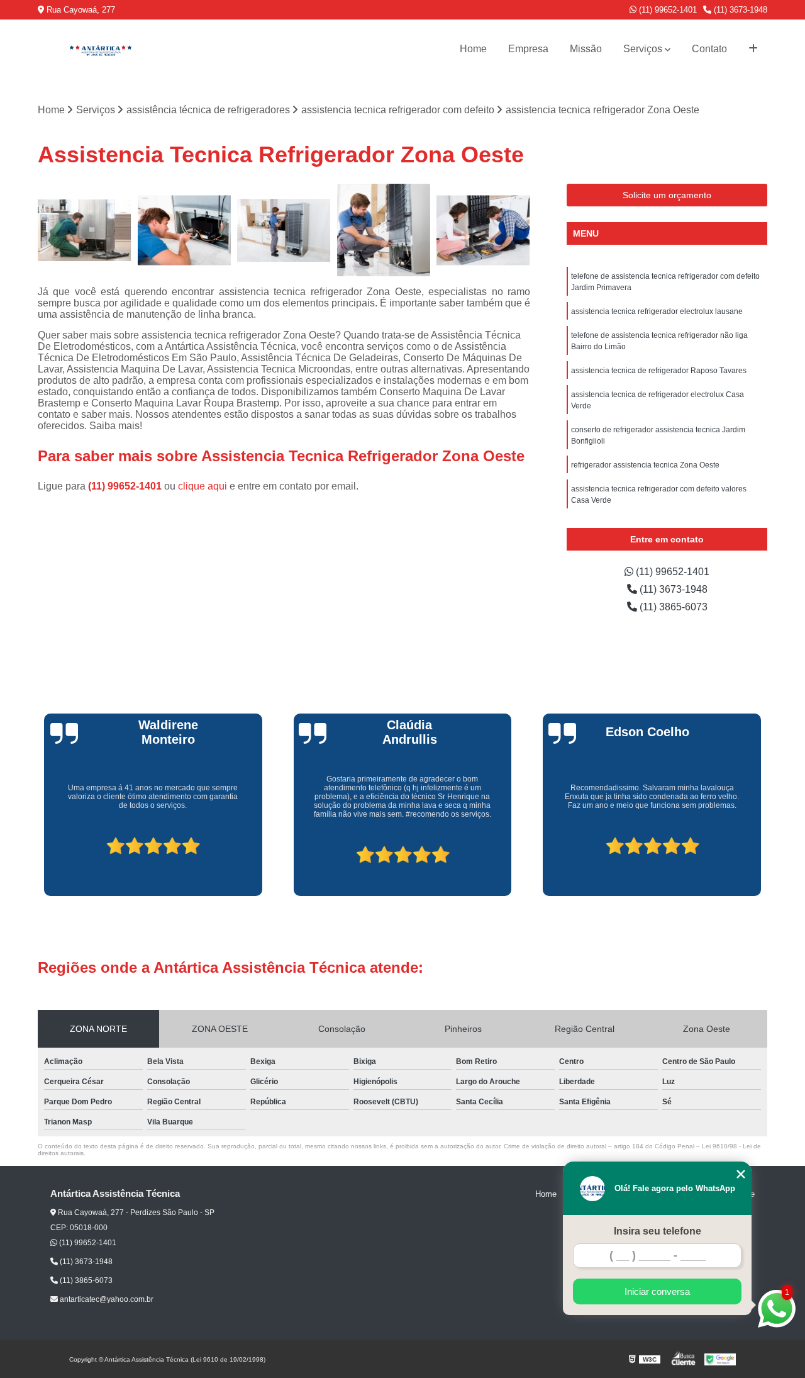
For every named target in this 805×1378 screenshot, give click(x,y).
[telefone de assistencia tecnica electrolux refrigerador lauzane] (483, 230)
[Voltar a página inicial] (101, 49)
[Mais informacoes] (753, 49)
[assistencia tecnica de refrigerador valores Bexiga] (84, 230)
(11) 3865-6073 (672, 607)
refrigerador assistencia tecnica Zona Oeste (645, 465)
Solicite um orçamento (667, 195)
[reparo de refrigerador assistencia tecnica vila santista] (184, 230)
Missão (586, 48)
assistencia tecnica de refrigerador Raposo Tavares (659, 370)
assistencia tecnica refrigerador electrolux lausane (657, 311)
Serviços (642, 48)
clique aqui (202, 486)
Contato (709, 48)
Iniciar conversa (657, 1291)
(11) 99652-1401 (666, 9)
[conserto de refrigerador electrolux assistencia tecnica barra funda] (384, 230)
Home (473, 48)
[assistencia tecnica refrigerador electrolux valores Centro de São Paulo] (284, 230)
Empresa (528, 48)
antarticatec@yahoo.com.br (105, 1299)
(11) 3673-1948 (739, 9)
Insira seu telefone (657, 1231)
